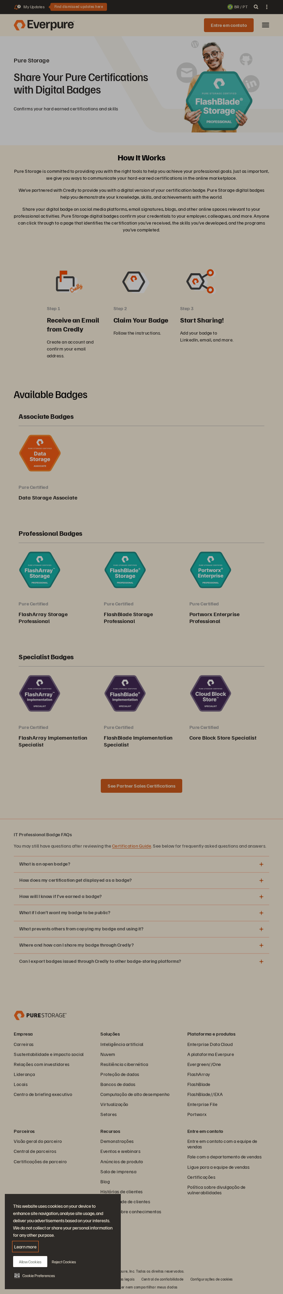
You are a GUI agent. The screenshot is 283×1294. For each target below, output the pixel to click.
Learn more (25, 1246)
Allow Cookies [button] (30, 1261)
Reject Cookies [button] (64, 1261)
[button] (34, 1275)
